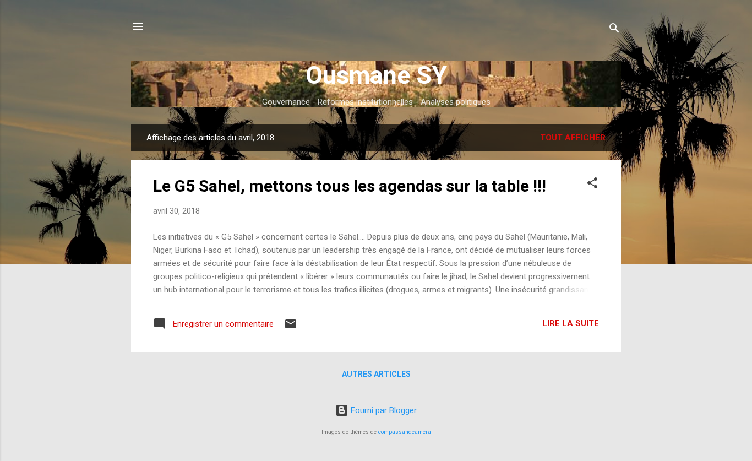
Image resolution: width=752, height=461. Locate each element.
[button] (592, 184)
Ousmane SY (376, 75)
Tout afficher (573, 138)
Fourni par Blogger (382, 410)
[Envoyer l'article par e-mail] (290, 328)
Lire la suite (570, 323)
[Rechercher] (614, 30)
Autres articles (376, 374)
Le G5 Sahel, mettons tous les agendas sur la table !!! (349, 186)
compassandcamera (404, 432)
